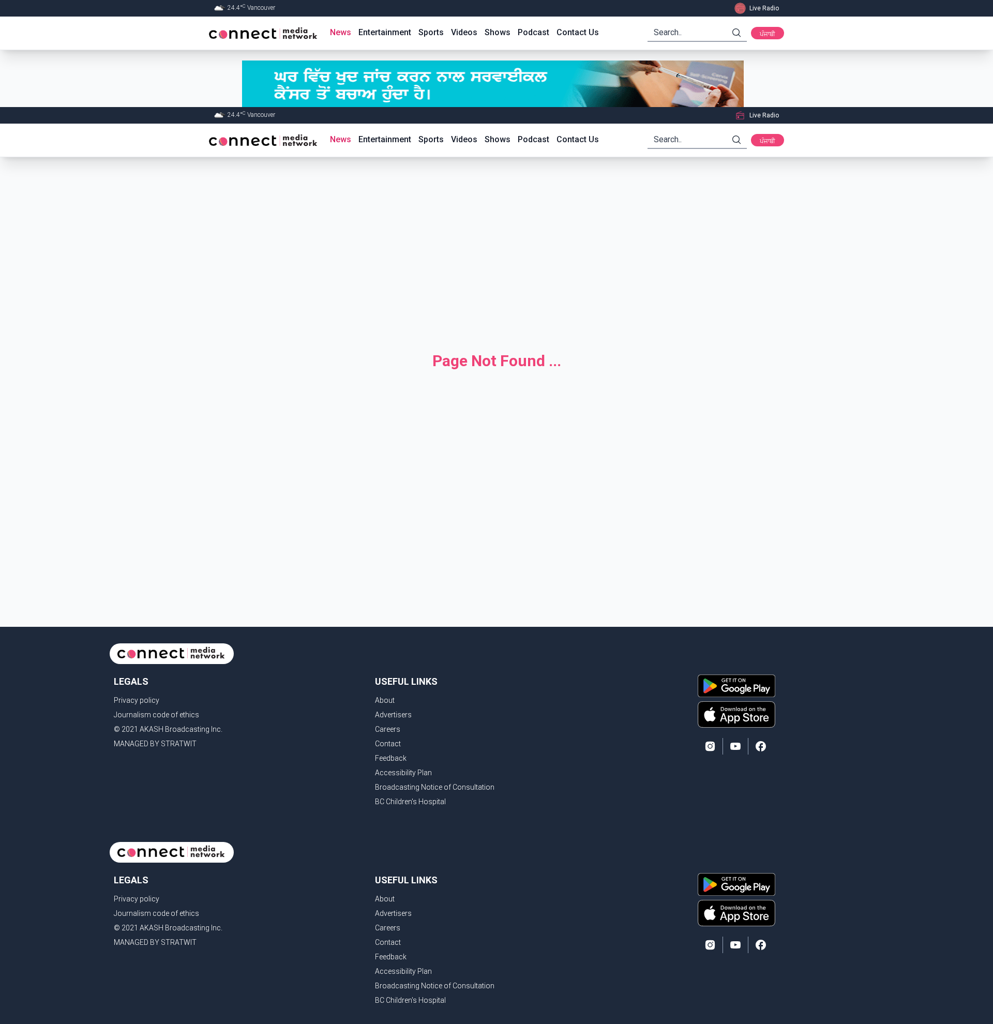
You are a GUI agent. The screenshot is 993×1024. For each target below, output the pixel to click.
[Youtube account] (735, 746)
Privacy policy (136, 700)
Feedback (391, 758)
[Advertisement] (496, 246)
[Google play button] (736, 685)
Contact (388, 744)
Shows (497, 32)
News (340, 32)
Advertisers (393, 715)
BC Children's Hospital (410, 801)
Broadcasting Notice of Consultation (434, 787)
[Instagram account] (710, 746)
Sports (431, 32)
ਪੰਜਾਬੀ (767, 34)
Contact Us (577, 32)
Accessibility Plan (403, 773)
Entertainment (384, 32)
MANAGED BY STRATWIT (155, 744)
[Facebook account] (761, 746)
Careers (387, 729)
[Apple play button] (736, 714)
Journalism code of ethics (156, 715)
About (385, 700)
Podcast (533, 32)
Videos (464, 32)
